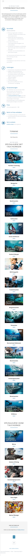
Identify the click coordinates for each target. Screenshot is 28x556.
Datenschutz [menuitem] (3, 552)
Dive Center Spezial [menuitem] (14, 548)
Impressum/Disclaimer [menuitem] (5, 551)
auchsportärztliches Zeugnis (14, 95)
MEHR (14, 167)
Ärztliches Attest (10, 124)
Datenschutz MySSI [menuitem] (18, 551)
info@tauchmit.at (20, 529)
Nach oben (14, 536)
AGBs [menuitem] (12, 551)
